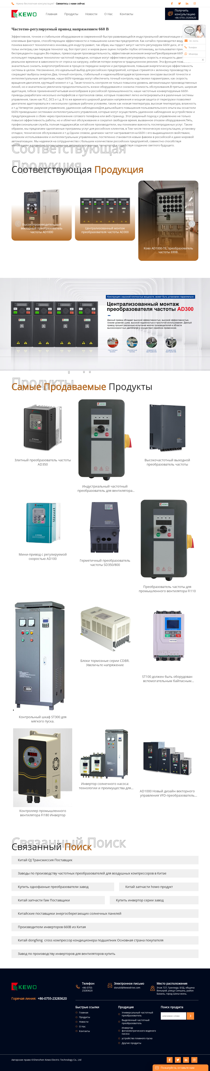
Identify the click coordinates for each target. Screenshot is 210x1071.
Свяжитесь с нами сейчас (70, 3)
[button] (192, 223)
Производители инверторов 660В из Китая (52, 927)
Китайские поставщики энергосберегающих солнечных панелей (69, 913)
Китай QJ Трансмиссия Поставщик (45, 860)
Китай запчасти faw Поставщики (44, 900)
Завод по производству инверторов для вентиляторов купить (66, 953)
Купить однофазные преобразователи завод (53, 886)
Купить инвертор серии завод (140, 900)
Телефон (193, 47)
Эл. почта (193, 41)
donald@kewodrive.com (127, 987)
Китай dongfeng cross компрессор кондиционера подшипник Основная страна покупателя (90, 940)
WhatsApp (193, 54)
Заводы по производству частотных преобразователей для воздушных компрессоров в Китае (92, 873)
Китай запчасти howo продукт (149, 886)
